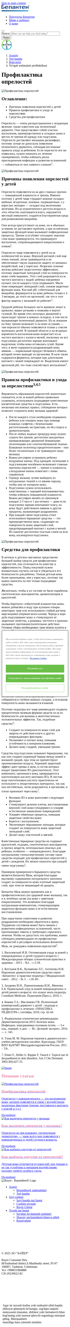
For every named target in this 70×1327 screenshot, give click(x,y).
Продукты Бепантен (22, 16)
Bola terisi (15, 62)
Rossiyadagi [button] (23, 1220)
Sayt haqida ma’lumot (29, 1200)
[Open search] (2, 30)
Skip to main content (13, 3)
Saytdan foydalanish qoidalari (33, 1213)
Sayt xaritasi (16, 1197)
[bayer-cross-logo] (6, 49)
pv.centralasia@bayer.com (42, 1318)
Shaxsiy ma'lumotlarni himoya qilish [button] (37, 1217)
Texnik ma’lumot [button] (19, 1210)
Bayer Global (24, 1207)
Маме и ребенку (19, 20)
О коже (13, 23)
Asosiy (13, 1186)
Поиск (5, 33)
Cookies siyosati (26, 1203)
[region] (35, 663)
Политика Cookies (38, 658)
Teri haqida (15, 58)
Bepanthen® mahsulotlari (31, 1190)
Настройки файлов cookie (35, 688)
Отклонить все (35, 668)
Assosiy (13, 55)
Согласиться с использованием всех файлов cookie (35, 678)
